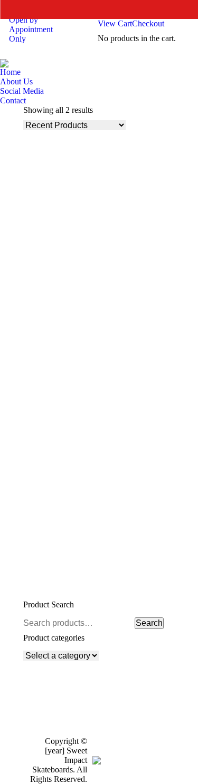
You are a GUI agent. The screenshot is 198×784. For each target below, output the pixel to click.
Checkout (148, 23)
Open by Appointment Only (31, 29)
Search (149, 622)
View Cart (115, 23)
